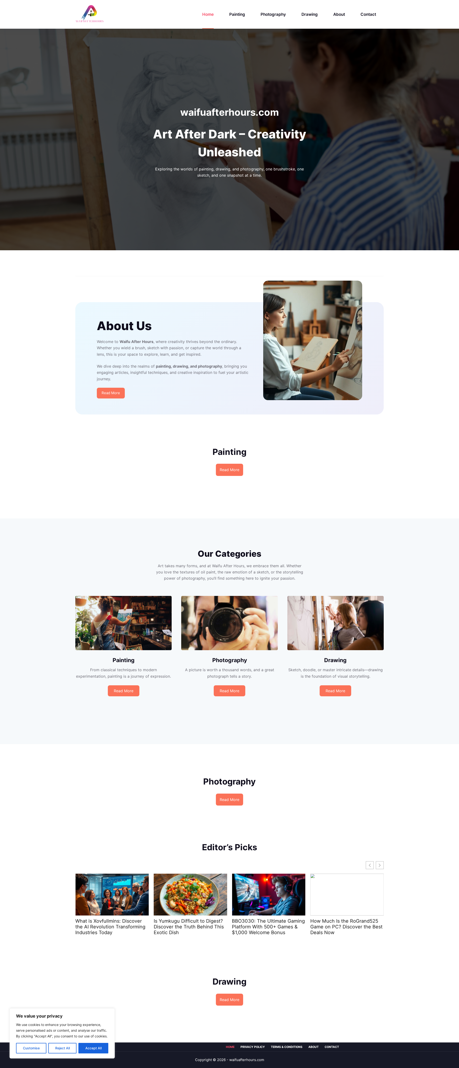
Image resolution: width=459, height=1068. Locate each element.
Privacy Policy (252, 1047)
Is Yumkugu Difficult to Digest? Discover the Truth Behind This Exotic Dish (110, 926)
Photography (273, 14)
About (339, 14)
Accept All (93, 1048)
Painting (237, 14)
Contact (368, 14)
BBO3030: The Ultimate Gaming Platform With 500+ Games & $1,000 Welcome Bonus (190, 926)
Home (208, 14)
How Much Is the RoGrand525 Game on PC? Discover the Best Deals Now (268, 926)
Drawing (309, 14)
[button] (380, 865)
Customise (31, 1048)
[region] (62, 1033)
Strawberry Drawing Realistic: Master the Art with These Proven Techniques (343, 926)
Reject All (62, 1048)
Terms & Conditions (286, 1047)
